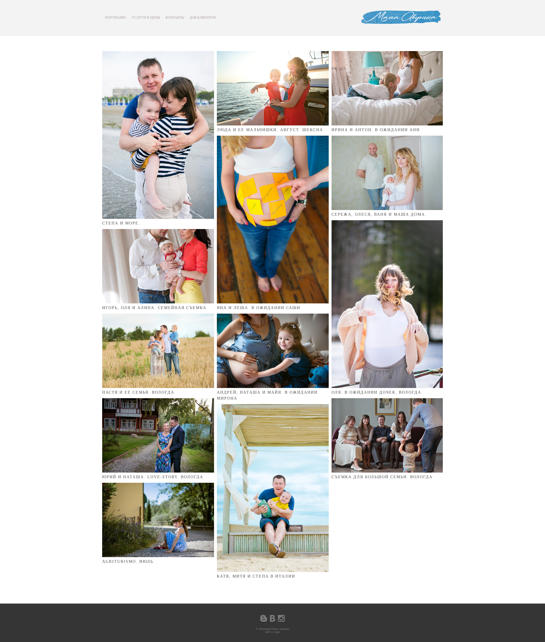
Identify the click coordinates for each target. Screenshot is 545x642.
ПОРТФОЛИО (115, 18)
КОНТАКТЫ (174, 18)
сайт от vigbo (272, 631)
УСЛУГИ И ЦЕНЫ (146, 18)
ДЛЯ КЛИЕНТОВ (203, 18)
